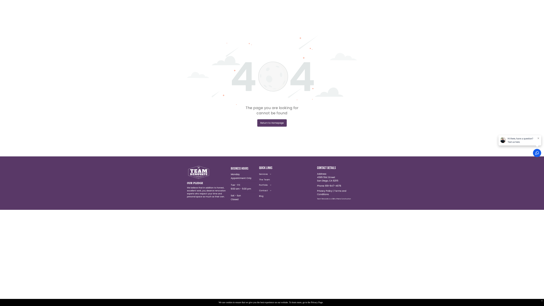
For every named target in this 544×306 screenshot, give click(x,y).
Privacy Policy (324, 191)
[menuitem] (279, 175)
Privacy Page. (317, 302)
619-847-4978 (333, 185)
